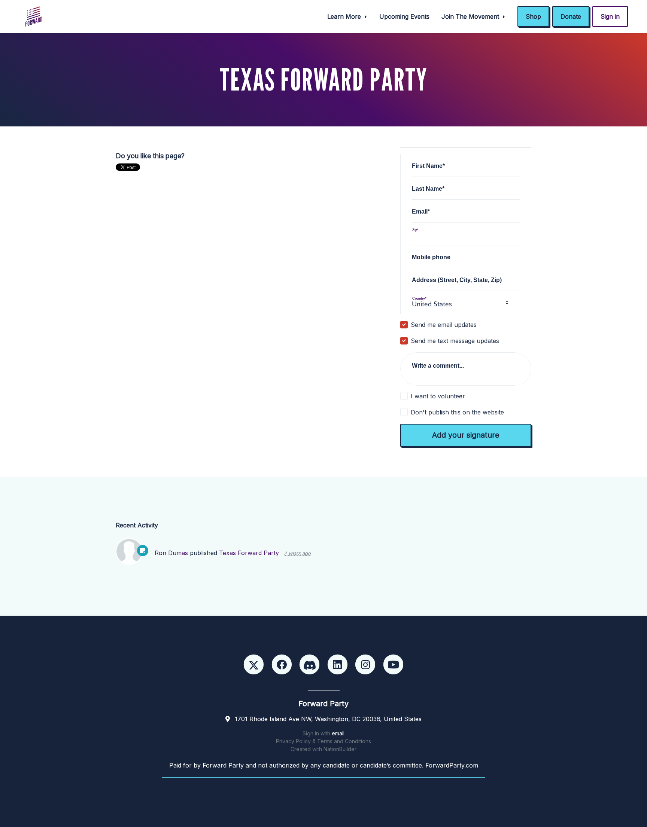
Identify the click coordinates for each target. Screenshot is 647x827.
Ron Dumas (171, 553)
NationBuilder (340, 749)
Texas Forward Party (250, 553)
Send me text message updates (455, 340)
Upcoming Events (404, 16)
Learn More (345, 16)
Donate (571, 16)
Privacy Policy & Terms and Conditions (323, 741)
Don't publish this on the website (457, 412)
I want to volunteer (438, 396)
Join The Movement (471, 16)
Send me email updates (444, 324)
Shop (533, 16)
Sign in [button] (610, 16)
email (338, 733)
